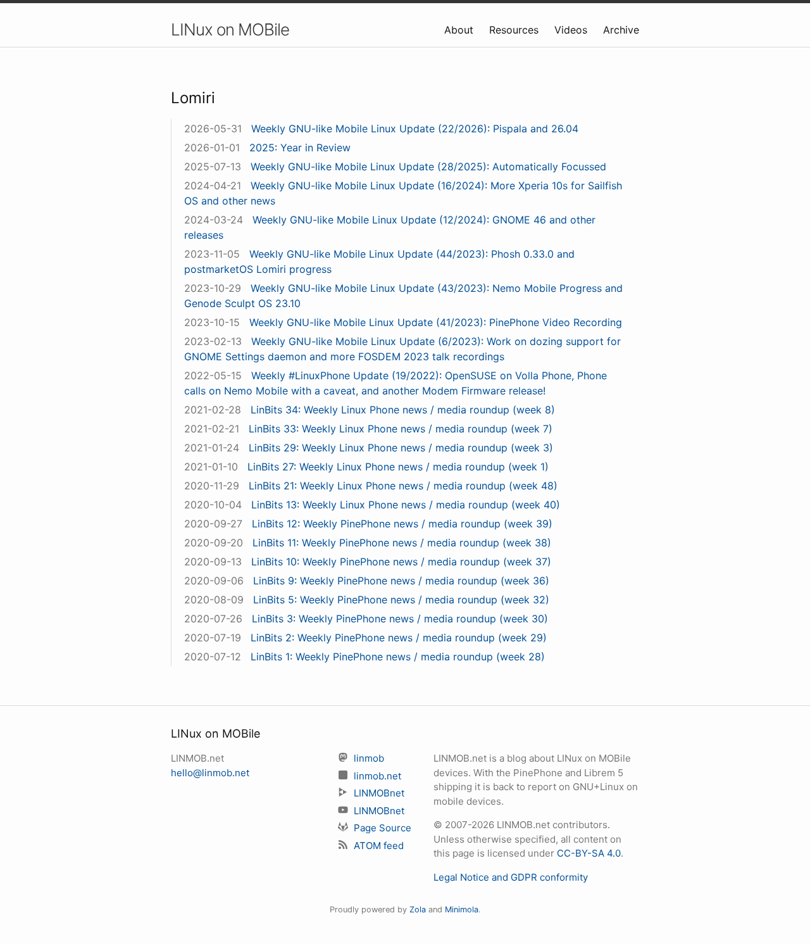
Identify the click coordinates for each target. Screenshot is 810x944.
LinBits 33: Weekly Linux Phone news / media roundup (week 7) (400, 428)
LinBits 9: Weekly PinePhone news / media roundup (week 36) (401, 580)
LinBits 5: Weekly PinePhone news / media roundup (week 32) (401, 599)
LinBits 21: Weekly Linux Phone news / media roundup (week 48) (403, 485)
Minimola (461, 909)
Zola (417, 909)
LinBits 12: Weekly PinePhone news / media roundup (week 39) (402, 523)
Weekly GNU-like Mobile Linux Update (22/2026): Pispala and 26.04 (414, 128)
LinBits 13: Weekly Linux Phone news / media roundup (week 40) (405, 504)
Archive (621, 29)
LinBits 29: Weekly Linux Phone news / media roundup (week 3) (401, 447)
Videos (572, 29)
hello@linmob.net (210, 773)
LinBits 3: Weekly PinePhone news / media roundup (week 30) (400, 618)
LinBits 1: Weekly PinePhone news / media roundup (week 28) (398, 656)
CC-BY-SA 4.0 (589, 853)
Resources (515, 29)
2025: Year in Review (300, 147)
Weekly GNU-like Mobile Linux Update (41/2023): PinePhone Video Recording (435, 322)
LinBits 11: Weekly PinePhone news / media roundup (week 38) (401, 542)
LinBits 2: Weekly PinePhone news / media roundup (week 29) (399, 637)
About (460, 29)
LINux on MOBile (230, 29)
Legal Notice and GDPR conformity (510, 877)
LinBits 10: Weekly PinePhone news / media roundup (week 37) (401, 561)
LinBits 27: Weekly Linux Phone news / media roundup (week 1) (398, 466)
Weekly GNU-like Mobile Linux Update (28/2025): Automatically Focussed (428, 166)
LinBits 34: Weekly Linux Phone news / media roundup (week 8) (403, 409)
